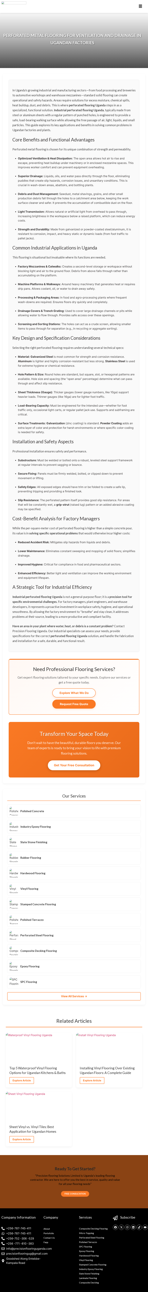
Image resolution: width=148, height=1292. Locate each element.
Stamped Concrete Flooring (92, 1264)
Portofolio (49, 1233)
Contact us (49, 1237)
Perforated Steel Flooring (91, 1237)
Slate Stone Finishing (89, 1273)
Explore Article (22, 1080)
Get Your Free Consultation (74, 765)
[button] (140, 6)
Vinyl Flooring (86, 1260)
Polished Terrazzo (88, 1242)
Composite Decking (89, 1282)
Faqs (46, 1242)
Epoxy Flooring (86, 1251)
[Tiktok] (139, 1227)
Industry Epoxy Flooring (91, 1269)
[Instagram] (127, 1227)
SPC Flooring (85, 1246)
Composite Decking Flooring (93, 1228)
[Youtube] (145, 1227)
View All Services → (74, 996)
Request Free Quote (74, 704)
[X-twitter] (121, 1227)
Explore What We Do (74, 693)
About (47, 1228)
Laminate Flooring (88, 1278)
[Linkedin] (133, 1227)
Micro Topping (86, 1233)
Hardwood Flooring (89, 1255)
